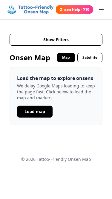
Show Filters (56, 39)
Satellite (89, 57)
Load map (34, 111)
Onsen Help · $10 (74, 9)
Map (66, 57)
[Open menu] (101, 10)
